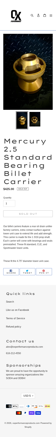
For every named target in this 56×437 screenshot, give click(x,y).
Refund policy (13, 326)
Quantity (7, 197)
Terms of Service (15, 318)
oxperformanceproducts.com (26, 423)
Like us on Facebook (17, 310)
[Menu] (51, 15)
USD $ (27, 395)
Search (10, 301)
